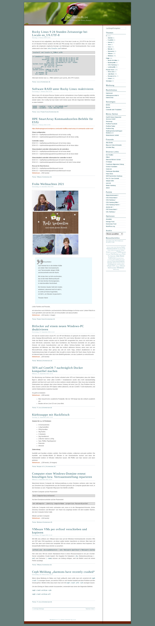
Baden (123, 247)
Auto (115, 247)
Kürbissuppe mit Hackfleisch (51, 414)
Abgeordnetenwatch (112, 195)
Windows (39, 360)
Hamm (120, 254)
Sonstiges (109, 81)
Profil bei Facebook (111, 123)
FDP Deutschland (111, 209)
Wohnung (116, 269)
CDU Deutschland (111, 197)
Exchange (113, 252)
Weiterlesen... (36, 173)
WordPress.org (110, 226)
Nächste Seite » (90, 609)
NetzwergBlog (77, 17)
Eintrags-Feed (110, 221)
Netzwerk (121, 259)
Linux (38, 81)
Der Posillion (109, 155)
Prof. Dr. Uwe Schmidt (112, 178)
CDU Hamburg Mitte (112, 202)
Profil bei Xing (110, 128)
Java (109, 44)
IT (37, 407)
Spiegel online (110, 180)
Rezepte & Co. (41, 466)
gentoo (124, 252)
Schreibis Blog (110, 147)
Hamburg (114, 254)
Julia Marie (111, 74)
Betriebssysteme (112, 248)
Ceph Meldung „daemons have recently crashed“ (63, 571)
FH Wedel (109, 162)
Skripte (119, 262)
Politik (107, 58)
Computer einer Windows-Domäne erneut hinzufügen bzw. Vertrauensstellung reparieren (62, 475)
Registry (121, 261)
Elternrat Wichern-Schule (113, 159)
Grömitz (108, 254)
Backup (119, 247)
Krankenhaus (120, 258)
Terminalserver (112, 264)
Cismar (122, 250)
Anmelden (109, 219)
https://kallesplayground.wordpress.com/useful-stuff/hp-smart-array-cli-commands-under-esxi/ (62, 128)
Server (115, 262)
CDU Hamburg (110, 200)
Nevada (109, 261)
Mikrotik (110, 49)
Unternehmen (120, 264)
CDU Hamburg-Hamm (112, 204)
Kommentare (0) (45, 81)
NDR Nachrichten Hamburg (114, 176)
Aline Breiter (109, 142)
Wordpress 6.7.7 (54, 619)
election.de (109, 207)
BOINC (108, 105)
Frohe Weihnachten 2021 (48, 184)
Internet (110, 42)
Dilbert (108, 157)
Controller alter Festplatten (113, 109)
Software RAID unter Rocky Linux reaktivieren (62, 88)
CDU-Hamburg (112, 65)
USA (113, 266)
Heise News (109, 173)
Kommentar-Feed (111, 224)
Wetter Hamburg (111, 185)
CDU (109, 250)
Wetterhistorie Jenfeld (112, 135)
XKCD (108, 188)
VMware (39, 177)
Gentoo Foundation (111, 166)
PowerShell (115, 261)
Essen (108, 252)
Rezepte (109, 262)
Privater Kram (44, 111)
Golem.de (109, 169)
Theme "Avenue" (65, 619)
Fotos (119, 252)
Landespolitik (111, 67)
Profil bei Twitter (110, 126)
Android (110, 38)
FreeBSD (110, 40)
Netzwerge (109, 121)
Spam (123, 262)
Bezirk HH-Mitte (112, 60)
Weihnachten (112, 268)
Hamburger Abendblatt (112, 171)
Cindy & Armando (115, 250)
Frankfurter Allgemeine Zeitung (115, 164)
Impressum (109, 93)
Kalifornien (112, 258)
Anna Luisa (111, 71)
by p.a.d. (73, 619)
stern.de (108, 183)
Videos (117, 266)
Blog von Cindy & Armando (114, 145)
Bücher (108, 107)
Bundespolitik (112, 62)
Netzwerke (111, 51)
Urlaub (110, 78)
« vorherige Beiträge (38, 609)
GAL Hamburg (110, 212)
